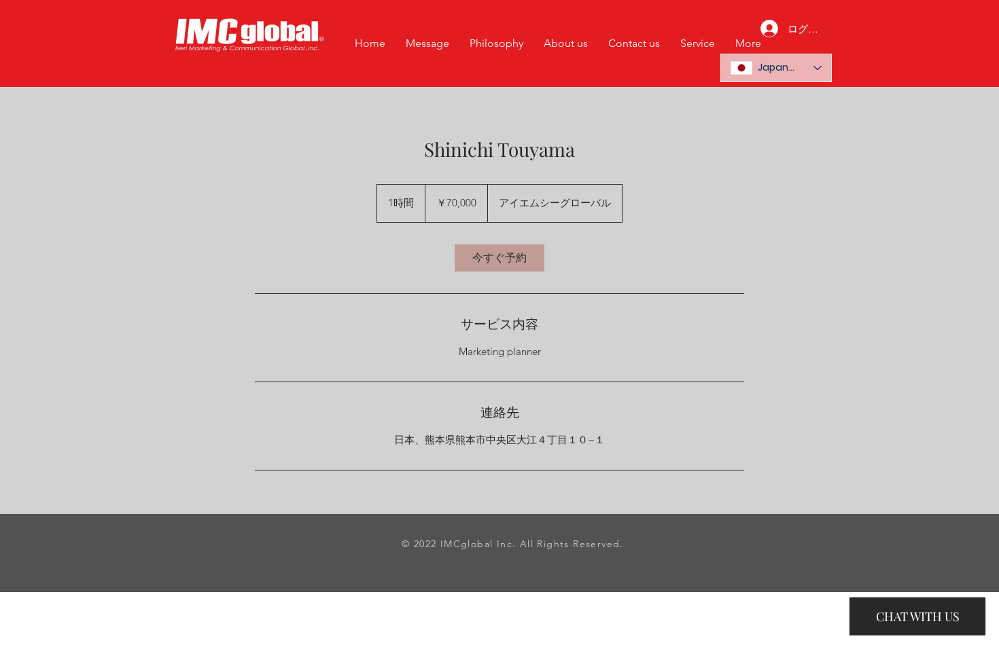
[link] (499, 258)
